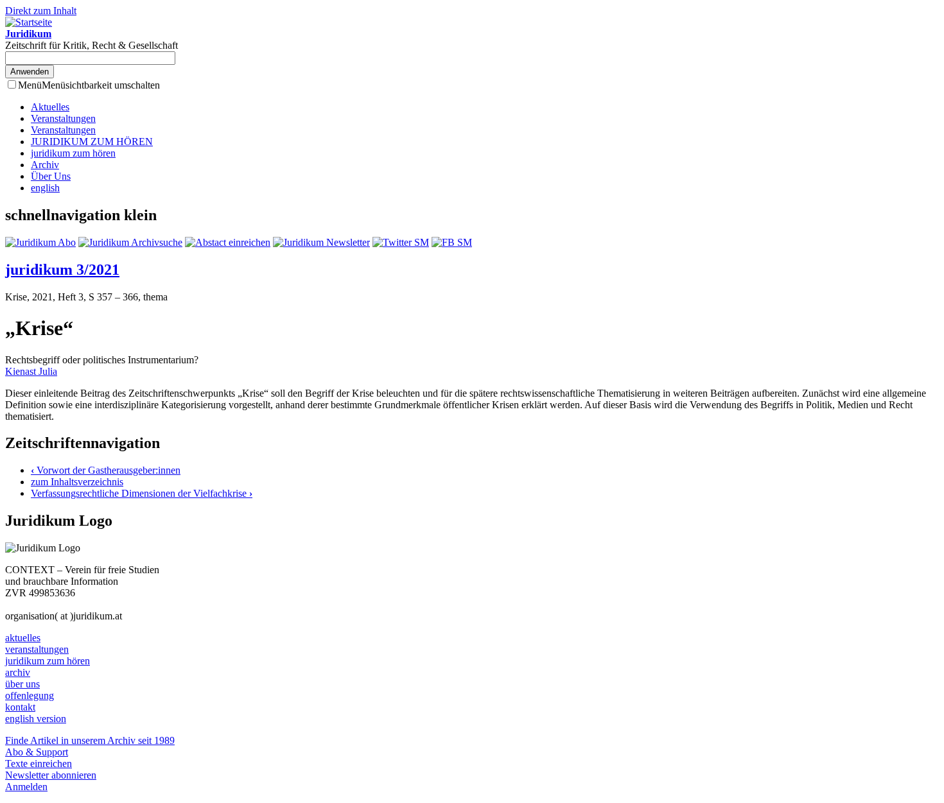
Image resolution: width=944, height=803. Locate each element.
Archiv (45, 164)
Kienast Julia (31, 371)
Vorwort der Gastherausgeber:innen (105, 470)
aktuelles (22, 637)
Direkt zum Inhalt (40, 10)
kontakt (20, 707)
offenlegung (29, 695)
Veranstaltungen (63, 118)
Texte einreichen (38, 763)
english (45, 187)
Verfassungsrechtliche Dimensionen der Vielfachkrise (141, 493)
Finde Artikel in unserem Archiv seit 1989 (90, 740)
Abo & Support (36, 752)
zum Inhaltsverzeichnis (77, 481)
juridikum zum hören (73, 153)
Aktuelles (50, 106)
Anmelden (26, 786)
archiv (17, 672)
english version (35, 718)
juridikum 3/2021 (62, 269)
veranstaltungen (37, 649)
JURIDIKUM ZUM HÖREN (92, 141)
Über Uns (51, 176)
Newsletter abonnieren (50, 775)
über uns (22, 683)
